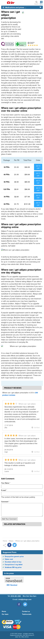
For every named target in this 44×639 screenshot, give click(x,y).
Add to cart (38, 167)
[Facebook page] (19, 604)
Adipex (11, 541)
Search (36, 4)
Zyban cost (9, 559)
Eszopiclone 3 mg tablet (13, 564)
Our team (5, 614)
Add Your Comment (9, 519)
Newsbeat (12, 585)
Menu (41, 4)
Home (5, 541)
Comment (5, 501)
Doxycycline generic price (14, 556)
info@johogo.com (24, 599)
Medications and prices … (15, 7)
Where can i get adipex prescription (27, 541)
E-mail (4, 490)
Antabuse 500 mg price (13, 567)
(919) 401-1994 (16, 596)
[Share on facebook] (9, 545)
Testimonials (26, 614)
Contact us (26, 611)
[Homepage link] (8, 3)
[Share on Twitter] (14, 545)
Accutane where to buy (13, 562)
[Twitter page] (25, 604)
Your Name (5, 483)
